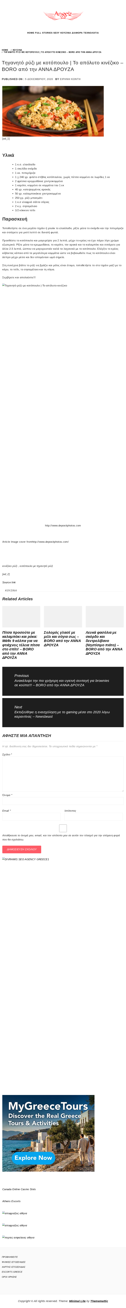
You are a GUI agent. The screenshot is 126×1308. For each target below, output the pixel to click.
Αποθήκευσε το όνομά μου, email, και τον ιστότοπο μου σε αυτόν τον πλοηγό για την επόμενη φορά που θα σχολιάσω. (61, 837)
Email (6, 810)
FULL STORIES (44, 33)
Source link (9, 582)
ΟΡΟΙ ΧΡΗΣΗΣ (9, 1277)
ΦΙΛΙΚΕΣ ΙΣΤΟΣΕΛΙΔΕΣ (13, 1262)
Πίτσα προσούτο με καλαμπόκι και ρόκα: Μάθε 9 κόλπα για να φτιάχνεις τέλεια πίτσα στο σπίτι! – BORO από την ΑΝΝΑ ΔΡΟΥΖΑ (21, 645)
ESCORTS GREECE (12, 1272)
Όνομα (7, 795)
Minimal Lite (77, 1301)
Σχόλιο (7, 754)
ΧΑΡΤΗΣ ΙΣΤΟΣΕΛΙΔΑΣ (13, 1267)
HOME (30, 33)
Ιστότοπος (70, 810)
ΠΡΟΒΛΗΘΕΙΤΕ (10, 1257)
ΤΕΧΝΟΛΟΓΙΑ (91, 33)
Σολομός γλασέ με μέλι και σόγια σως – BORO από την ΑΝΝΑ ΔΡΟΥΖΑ (62, 638)
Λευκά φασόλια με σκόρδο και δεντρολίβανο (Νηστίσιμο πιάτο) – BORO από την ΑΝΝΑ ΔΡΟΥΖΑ (104, 642)
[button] (59, 35)
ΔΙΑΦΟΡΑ (77, 33)
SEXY (56, 33)
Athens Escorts (11, 1201)
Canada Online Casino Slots (19, 1189)
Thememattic (99, 1301)
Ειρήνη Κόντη (70, 79)
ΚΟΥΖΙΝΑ (65, 33)
